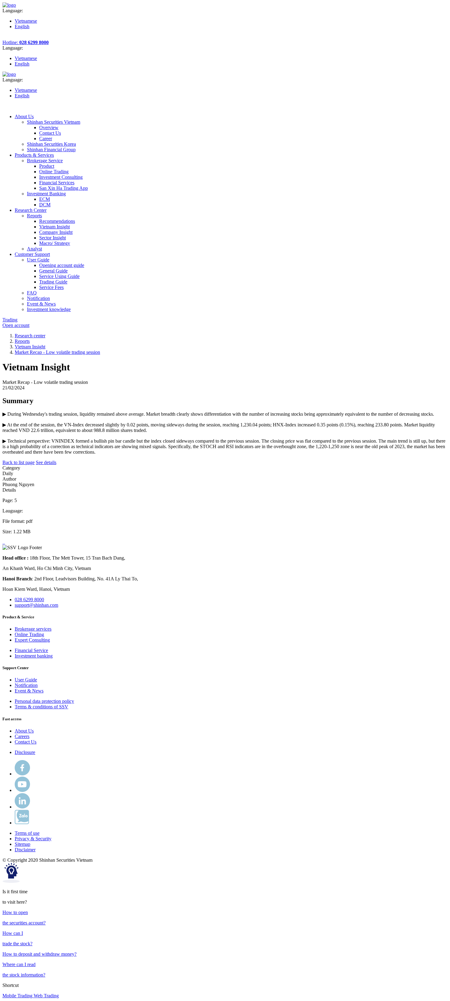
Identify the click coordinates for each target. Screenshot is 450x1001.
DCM (45, 204)
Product (46, 166)
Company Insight (56, 232)
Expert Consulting (32, 640)
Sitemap (22, 844)
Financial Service (31, 650)
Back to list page (18, 462)
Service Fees (51, 287)
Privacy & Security (33, 838)
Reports (22, 341)
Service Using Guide (59, 276)
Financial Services (56, 182)
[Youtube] (22, 790)
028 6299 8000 (29, 599)
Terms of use (27, 833)
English (22, 26)
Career (45, 138)
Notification (26, 685)
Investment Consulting (61, 177)
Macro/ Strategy (54, 243)
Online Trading (54, 171)
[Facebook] (22, 773)
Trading (9, 319)
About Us (24, 730)
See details (46, 462)
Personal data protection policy (44, 701)
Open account (15, 325)
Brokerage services (33, 629)
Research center (30, 335)
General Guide (53, 270)
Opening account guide (61, 265)
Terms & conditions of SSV (41, 706)
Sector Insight (52, 237)
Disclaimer (25, 849)
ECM (44, 199)
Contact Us (50, 133)
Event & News (29, 690)
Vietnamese (26, 21)
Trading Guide (53, 281)
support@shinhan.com (36, 605)
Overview (48, 127)
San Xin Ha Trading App (63, 188)
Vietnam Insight (54, 226)
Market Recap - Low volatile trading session (57, 352)
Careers (22, 736)
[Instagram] (22, 806)
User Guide (26, 679)
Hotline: (25, 42)
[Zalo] (22, 822)
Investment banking (34, 655)
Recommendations (57, 221)
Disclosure (25, 752)
